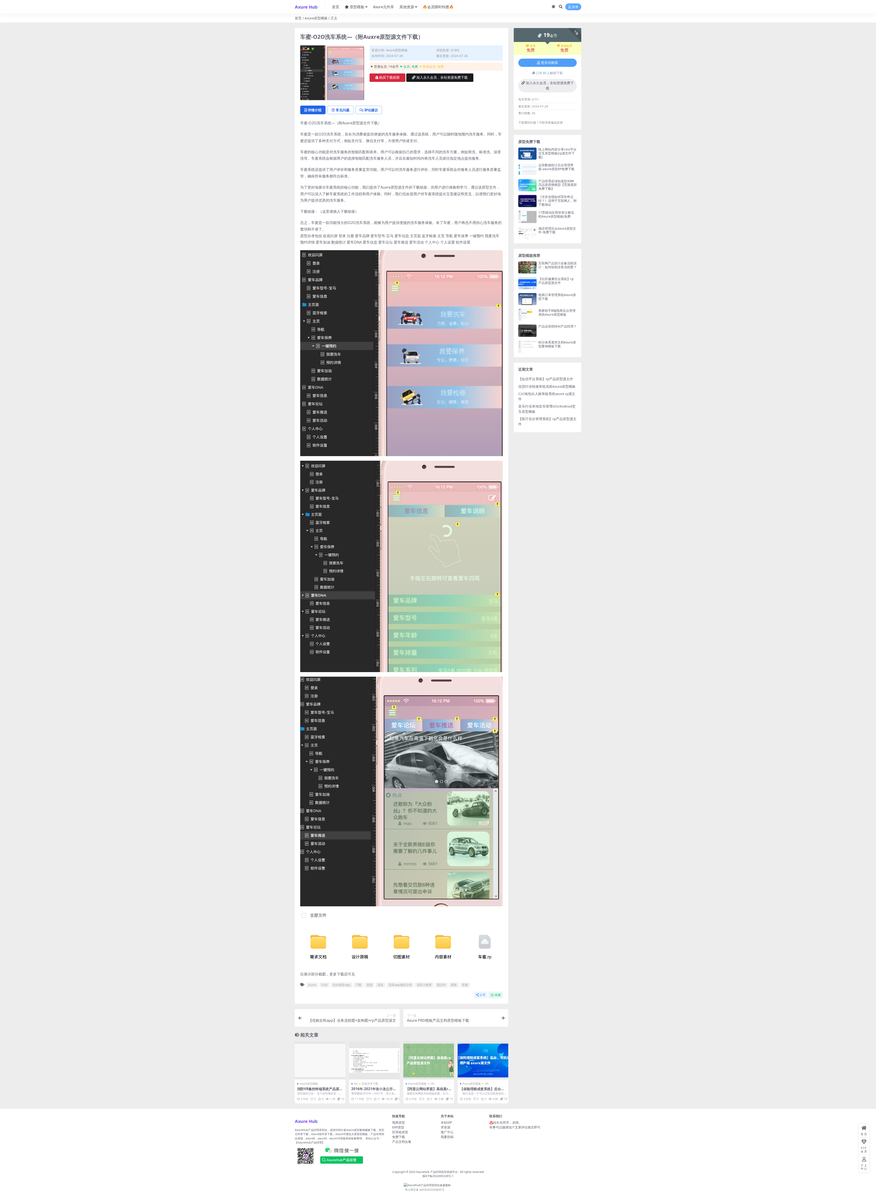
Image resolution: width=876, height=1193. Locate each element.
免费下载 (398, 1137)
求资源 (445, 1127)
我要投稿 (447, 1137)
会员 (532, 45)
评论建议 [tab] (371, 110)
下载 (358, 985)
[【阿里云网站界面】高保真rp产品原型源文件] (428, 1060)
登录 (575, 7)
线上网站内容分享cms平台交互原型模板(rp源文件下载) (557, 153)
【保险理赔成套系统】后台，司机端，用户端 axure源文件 (482, 1090)
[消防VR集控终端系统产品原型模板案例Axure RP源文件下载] (320, 1060)
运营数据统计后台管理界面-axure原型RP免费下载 (556, 167)
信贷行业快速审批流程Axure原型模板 (547, 386)
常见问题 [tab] (342, 110)
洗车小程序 (424, 985)
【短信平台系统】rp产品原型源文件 (545, 379)
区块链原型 (400, 1132)
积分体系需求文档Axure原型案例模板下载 (557, 344)
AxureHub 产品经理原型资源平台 (437, 1172)
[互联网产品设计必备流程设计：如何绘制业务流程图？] (527, 267)
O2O (324, 985)
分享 (482, 995)
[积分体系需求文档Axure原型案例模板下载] (527, 346)
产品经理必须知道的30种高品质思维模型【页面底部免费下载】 (557, 185)
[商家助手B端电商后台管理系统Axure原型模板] (527, 315)
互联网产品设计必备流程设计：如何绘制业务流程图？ (557, 265)
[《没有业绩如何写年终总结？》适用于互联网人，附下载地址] (527, 201)
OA (356, 1084)
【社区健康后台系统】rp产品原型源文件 (556, 281)
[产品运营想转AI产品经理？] (527, 331)
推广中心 (447, 1132)
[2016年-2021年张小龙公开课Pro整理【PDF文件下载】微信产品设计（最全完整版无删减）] (374, 1060)
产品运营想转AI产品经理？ (557, 326)
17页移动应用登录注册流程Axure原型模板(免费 (556, 214)
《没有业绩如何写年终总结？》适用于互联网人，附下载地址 (557, 201)
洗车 (380, 985)
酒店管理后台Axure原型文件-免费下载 (557, 230)
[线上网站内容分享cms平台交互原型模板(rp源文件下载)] (527, 154)
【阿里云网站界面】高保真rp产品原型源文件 (428, 1090)
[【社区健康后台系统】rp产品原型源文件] (527, 283)
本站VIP (446, 1122)
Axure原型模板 (316, 18)
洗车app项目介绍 (400, 985)
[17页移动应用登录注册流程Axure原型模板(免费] (527, 217)
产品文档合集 (401, 1141)
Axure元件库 (383, 6)
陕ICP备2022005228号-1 (438, 1176)
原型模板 (357, 6)
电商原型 (398, 1122)
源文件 (441, 985)
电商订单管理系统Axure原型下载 (557, 297)
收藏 (498, 995)
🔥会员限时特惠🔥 (438, 6)
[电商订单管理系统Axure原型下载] (527, 299)
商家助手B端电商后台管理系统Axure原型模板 (557, 312)
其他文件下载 (370, 1084)
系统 (454, 985)
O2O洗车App (341, 985)
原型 (370, 985)
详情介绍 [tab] (314, 110)
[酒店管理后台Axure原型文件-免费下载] (527, 233)
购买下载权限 (389, 77)
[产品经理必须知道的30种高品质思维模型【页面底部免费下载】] (527, 185)
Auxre (312, 985)
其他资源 (406, 6)
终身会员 (566, 45)
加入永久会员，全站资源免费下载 (442, 77)
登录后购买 (549, 63)
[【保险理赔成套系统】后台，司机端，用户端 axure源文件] (483, 1060)
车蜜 (465, 985)
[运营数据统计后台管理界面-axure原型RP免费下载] (527, 169)
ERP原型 (398, 1127)
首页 (335, 6)
